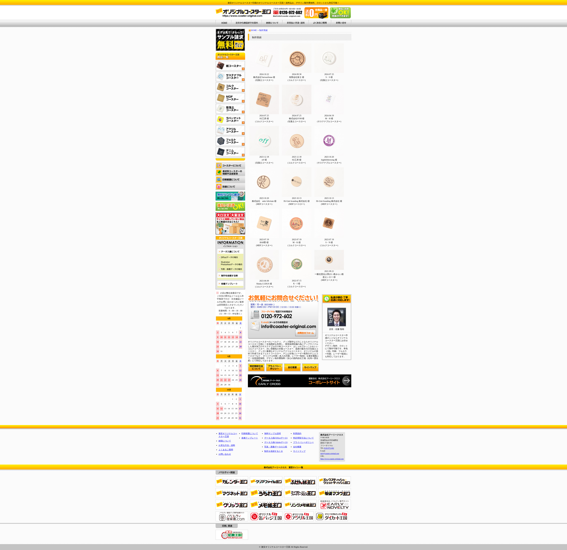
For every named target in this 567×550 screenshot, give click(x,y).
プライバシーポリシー (303, 442)
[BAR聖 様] (264, 236)
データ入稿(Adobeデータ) (276, 442)
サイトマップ (299, 451)
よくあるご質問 (226, 450)
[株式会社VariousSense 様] (264, 71)
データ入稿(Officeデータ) (276, 438)
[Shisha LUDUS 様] (264, 278)
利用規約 (297, 433)
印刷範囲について (249, 433)
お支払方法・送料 (227, 445)
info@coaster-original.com (329, 453)
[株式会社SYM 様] (296, 113)
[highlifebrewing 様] (329, 154)
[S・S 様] (329, 71)
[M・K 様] (296, 236)
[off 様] (264, 154)
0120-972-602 (329, 448)
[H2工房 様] (264, 113)
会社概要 (297, 447)
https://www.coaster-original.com (332, 459)
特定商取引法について (303, 438)
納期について (225, 441)
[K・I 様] (296, 278)
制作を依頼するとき (273, 451)
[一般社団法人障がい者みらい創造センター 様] (329, 268)
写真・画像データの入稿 (275, 447)
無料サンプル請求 (272, 433)
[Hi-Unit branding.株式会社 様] (296, 195)
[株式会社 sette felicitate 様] (264, 195)
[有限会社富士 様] (296, 71)
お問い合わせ (225, 454)
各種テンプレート (249, 438)
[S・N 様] (329, 236)
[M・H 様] (329, 113)
